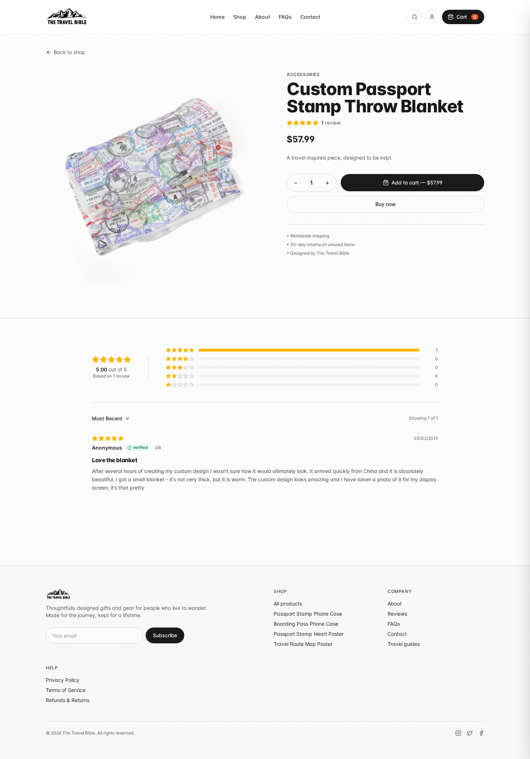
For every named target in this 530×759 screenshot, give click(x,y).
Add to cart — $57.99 (417, 182)
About (262, 17)
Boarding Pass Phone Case (306, 624)
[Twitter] (470, 733)
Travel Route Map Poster (303, 644)
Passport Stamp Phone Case (308, 614)
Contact (310, 17)
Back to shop (69, 52)
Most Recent (107, 418)
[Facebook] (481, 733)
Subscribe (165, 635)
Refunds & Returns (67, 700)
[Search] (414, 17)
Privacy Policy (62, 680)
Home (217, 17)
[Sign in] (432, 17)
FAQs (285, 17)
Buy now (385, 204)
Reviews (397, 614)
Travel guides (404, 644)
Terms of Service (65, 690)
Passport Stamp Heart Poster (309, 634)
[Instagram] (458, 733)
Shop (239, 17)
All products (288, 603)
